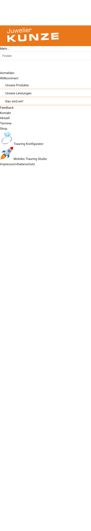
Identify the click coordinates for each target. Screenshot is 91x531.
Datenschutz (26, 164)
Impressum (8, 164)
